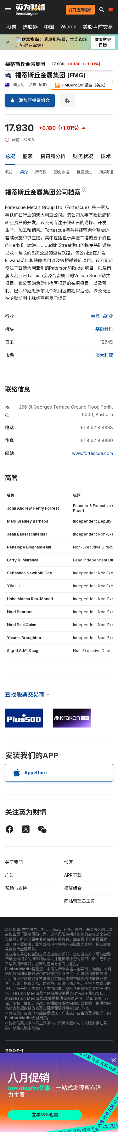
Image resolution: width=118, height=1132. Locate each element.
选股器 (30, 26)
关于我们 (14, 862)
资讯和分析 (52, 156)
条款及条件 (14, 1050)
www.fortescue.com (92, 453)
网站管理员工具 (79, 901)
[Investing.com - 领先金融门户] (30, 10)
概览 (9, 172)
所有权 (41, 172)
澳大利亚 (104, 355)
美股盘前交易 (98, 26)
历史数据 (61, 172)
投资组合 (73, 888)
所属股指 (107, 172)
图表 (28, 156)
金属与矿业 (102, 316)
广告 (9, 875)
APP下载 (72, 875)
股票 (11, 26)
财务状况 (83, 156)
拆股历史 (84, 172)
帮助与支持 (16, 888)
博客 (68, 862)
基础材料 (104, 329)
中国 (49, 26)
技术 (106, 156)
